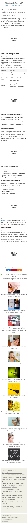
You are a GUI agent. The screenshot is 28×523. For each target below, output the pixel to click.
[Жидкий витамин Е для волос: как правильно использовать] (14, 394)
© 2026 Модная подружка (6, 515)
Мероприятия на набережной (10, 267)
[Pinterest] (14, 270)
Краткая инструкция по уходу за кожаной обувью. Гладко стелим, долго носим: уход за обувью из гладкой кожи (13, 485)
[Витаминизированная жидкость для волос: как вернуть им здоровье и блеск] (14, 426)
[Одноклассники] (19, 270)
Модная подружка (14, 3)
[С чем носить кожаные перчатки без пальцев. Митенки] (14, 276)
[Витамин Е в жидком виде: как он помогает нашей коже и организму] (14, 459)
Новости (14, 5)
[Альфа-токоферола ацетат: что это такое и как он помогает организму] (14, 292)
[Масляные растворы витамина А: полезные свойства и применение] (14, 377)
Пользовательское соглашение (12, 517)
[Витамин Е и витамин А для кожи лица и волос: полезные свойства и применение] (14, 410)
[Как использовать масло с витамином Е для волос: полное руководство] (14, 309)
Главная (7, 5)
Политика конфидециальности (7, 519)
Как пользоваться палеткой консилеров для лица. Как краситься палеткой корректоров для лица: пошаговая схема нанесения (14, 479)
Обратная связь (5, 521)
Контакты (4, 517)
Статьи (20, 5)
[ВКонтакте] (8, 270)
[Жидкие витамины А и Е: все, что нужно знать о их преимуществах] (14, 361)
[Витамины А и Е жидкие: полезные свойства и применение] (14, 345)
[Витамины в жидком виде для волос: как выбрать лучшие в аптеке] (14, 442)
